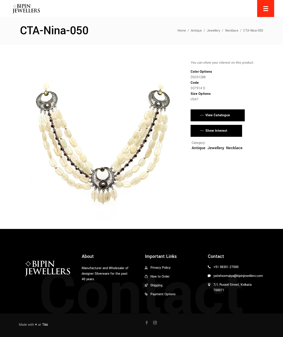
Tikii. (45, 324)
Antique (196, 30)
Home (181, 30)
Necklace (231, 30)
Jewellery (213, 30)
